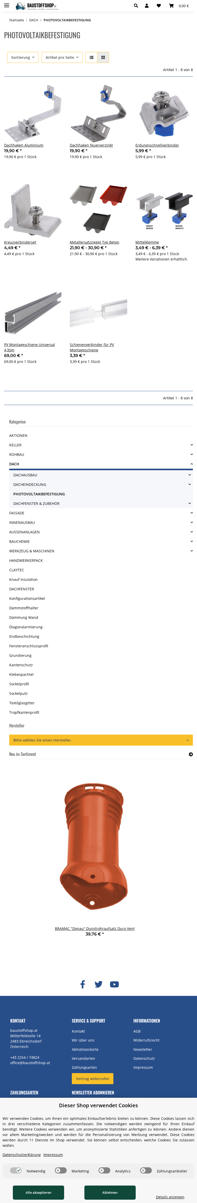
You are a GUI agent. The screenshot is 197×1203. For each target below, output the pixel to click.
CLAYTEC (16, 569)
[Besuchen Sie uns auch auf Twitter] (98, 984)
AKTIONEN (18, 435)
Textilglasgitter (22, 702)
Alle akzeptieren (38, 1192)
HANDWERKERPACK (26, 560)
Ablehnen (109, 1192)
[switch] (16, 1170)
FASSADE (16, 513)
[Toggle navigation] (6, 3)
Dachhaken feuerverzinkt (91, 145)
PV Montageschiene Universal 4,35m (29, 347)
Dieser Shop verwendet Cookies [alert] (98, 1105)
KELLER (15, 444)
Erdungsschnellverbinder (157, 145)
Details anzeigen (170, 1197)
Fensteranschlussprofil (28, 645)
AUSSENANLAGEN (24, 532)
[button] (137, 6)
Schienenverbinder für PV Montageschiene (92, 347)
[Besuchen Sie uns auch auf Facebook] (82, 984)
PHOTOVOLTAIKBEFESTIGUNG (39, 494)
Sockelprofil (19, 683)
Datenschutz (144, 1058)
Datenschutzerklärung (22, 1154)
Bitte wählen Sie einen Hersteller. (42, 740)
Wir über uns (83, 1040)
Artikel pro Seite (60, 57)
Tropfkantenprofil (24, 712)
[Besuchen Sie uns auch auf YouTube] (114, 984)
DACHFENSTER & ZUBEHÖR (36, 503)
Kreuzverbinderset (20, 242)
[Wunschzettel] (159, 6)
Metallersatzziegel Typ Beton (94, 242)
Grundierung (20, 655)
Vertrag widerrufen (92, 1078)
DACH (14, 463)
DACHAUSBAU (25, 475)
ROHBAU (16, 454)
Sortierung (20, 57)
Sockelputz (18, 693)
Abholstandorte (85, 1049)
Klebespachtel (21, 674)
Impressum (143, 1067)
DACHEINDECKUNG (29, 484)
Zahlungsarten (84, 1067)
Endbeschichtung (24, 636)
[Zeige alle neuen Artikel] (191, 754)
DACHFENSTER (21, 588)
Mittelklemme (147, 242)
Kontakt (78, 1031)
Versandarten (83, 1058)
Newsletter (142, 1049)
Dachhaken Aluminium (23, 145)
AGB (137, 1031)
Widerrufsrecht (146, 1040)
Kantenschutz (21, 664)
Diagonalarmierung (26, 626)
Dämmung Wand (23, 617)
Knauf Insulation (23, 579)
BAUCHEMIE (19, 541)
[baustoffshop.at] (35, 6)
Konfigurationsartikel (27, 598)
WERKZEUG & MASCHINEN (31, 550)
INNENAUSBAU (22, 522)
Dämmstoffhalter (23, 607)
